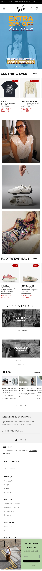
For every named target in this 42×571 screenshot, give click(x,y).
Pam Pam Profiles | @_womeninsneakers (27, 389)
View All (36, 74)
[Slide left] (16, 405)
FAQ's (6, 485)
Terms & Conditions (12, 504)
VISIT (20, 335)
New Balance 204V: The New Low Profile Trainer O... (9, 390)
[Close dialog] (40, 540)
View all (37, 373)
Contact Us (8, 481)
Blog (6, 530)
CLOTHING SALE (14, 74)
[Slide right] (25, 405)
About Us (8, 526)
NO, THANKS (31, 565)
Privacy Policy (10, 511)
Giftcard (7, 492)
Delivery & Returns (12, 508)
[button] (4, 8)
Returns (7, 515)
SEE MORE (21, 365)
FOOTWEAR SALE (15, 258)
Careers (7, 488)
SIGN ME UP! (31, 561)
